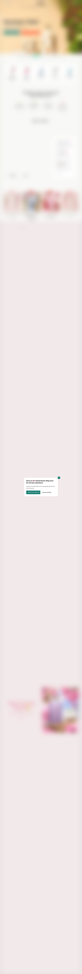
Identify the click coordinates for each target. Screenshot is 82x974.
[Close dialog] (59, 477)
